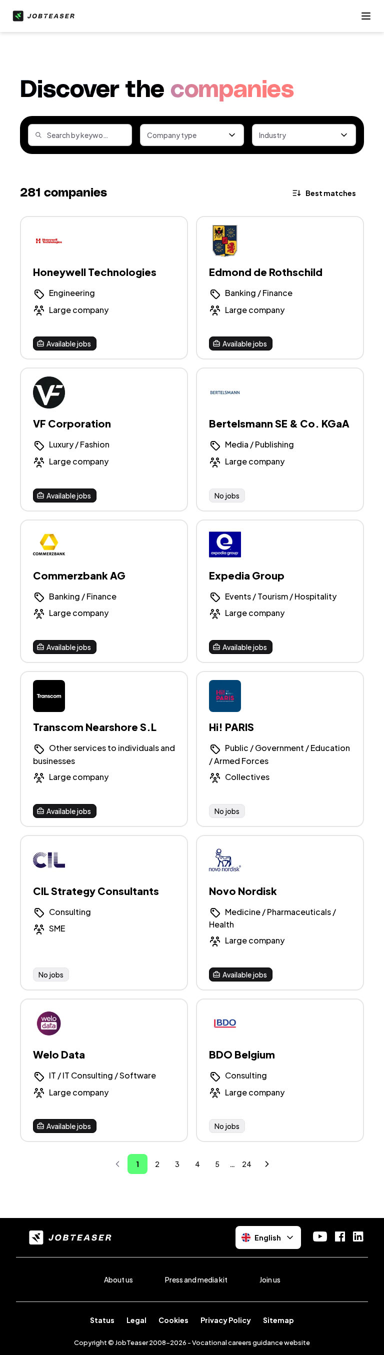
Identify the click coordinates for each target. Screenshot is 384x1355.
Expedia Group (246, 575)
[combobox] (192, 135)
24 (247, 1164)
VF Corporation (72, 423)
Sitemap (278, 1320)
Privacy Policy (225, 1320)
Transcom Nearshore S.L (94, 726)
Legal (136, 1320)
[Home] (41, 16)
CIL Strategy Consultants (96, 890)
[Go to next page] (267, 1164)
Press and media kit (196, 1279)
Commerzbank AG (79, 575)
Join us (270, 1279)
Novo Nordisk (243, 890)
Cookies (173, 1320)
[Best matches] (325, 193)
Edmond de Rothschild (265, 272)
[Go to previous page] (118, 1164)
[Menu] (366, 16)
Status (102, 1320)
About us (118, 1279)
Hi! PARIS (231, 726)
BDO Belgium (242, 1054)
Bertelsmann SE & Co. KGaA (279, 423)
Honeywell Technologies (94, 272)
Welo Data (59, 1054)
